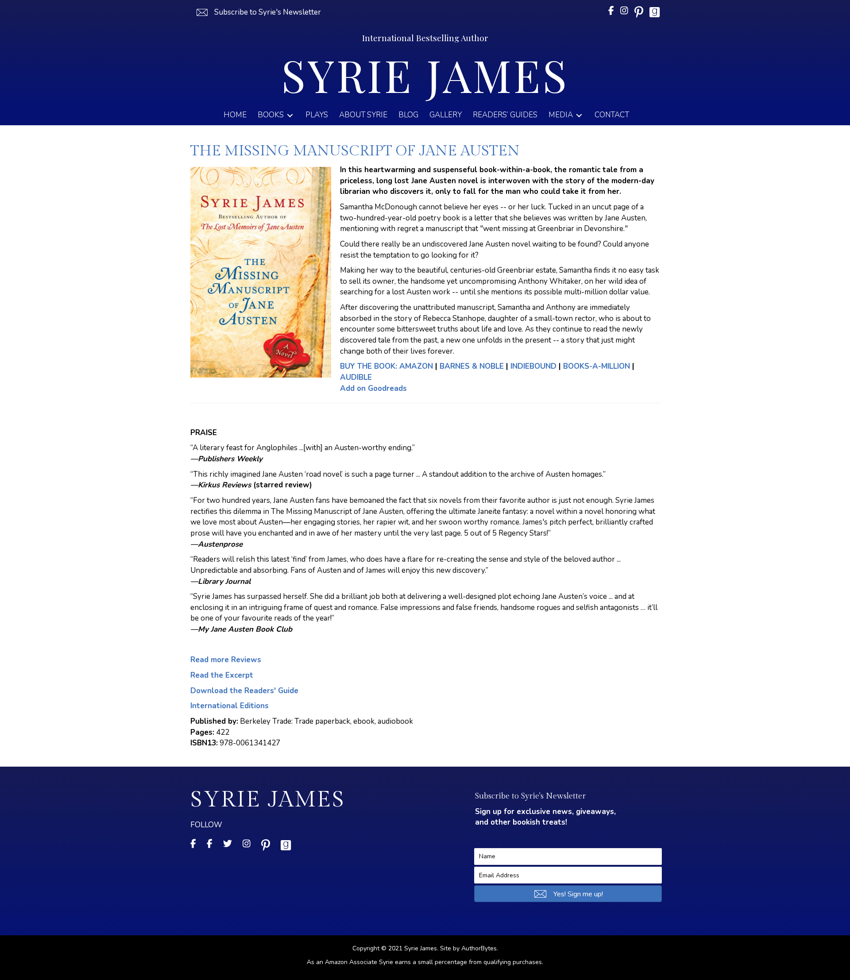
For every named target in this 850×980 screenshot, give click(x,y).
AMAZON (386, 366)
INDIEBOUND (533, 366)
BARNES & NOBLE (472, 366)
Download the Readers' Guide (244, 691)
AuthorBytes (479, 948)
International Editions (229, 706)
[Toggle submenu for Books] (290, 115)
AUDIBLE (356, 377)
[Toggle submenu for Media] (579, 115)
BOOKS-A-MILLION (596, 366)
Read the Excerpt (221, 675)
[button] (257, 12)
